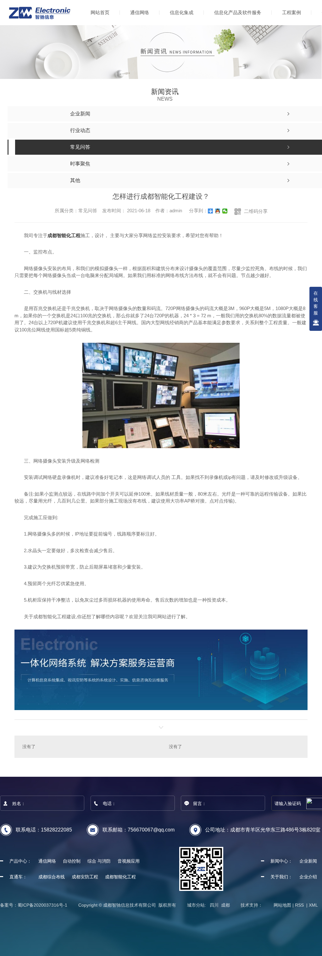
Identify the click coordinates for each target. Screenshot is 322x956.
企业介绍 (308, 876)
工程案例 (291, 12)
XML (313, 905)
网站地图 (282, 905)
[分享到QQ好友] (217, 211)
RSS (300, 905)
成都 (225, 905)
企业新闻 (308, 861)
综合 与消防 (99, 861)
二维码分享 (256, 211)
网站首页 (100, 12)
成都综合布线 (51, 876)
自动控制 (71, 861)
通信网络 (139, 12)
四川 (214, 905)
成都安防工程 (85, 876)
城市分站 (196, 905)
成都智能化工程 (63, 235)
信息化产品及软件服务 (237, 12)
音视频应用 (129, 861)
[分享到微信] (225, 211)
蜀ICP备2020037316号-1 (42, 905)
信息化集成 (181, 12)
